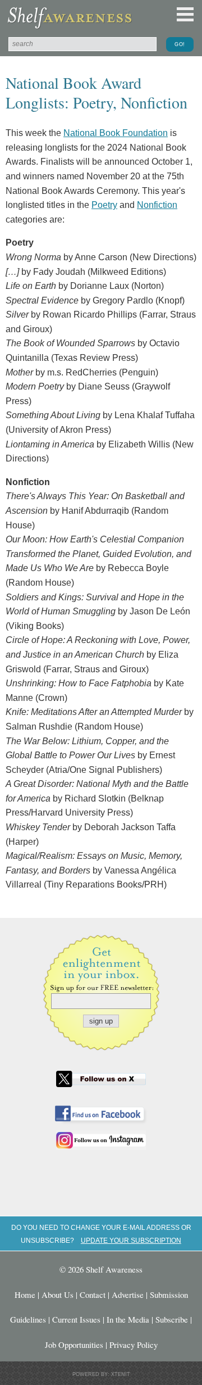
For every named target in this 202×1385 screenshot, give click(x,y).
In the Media (128, 1319)
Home (25, 1294)
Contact (92, 1294)
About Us (58, 1294)
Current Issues (76, 1319)
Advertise (128, 1294)
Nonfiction (157, 205)
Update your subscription (131, 1240)
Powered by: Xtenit (101, 1374)
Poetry (104, 205)
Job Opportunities (74, 1344)
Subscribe (171, 1319)
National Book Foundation (115, 133)
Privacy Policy (133, 1344)
